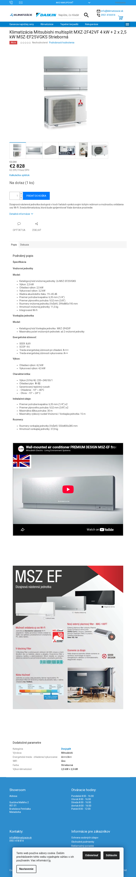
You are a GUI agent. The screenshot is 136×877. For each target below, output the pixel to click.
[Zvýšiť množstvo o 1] (21, 194)
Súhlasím (111, 855)
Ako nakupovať (64, 2)
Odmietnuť (91, 855)
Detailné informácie (19, 214)
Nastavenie (26, 869)
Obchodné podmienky (82, 841)
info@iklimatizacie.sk (112, 10)
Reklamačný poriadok (82, 846)
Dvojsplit (66, 749)
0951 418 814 (108, 14)
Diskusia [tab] (24, 244)
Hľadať (86, 15)
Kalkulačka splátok (19, 175)
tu (49, 860)
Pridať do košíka (36, 195)
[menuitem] (21, 24)
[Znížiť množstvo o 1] (21, 198)
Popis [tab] (14, 244)
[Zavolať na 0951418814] (14, 2)
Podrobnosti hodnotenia (61, 42)
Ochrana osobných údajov (84, 837)
